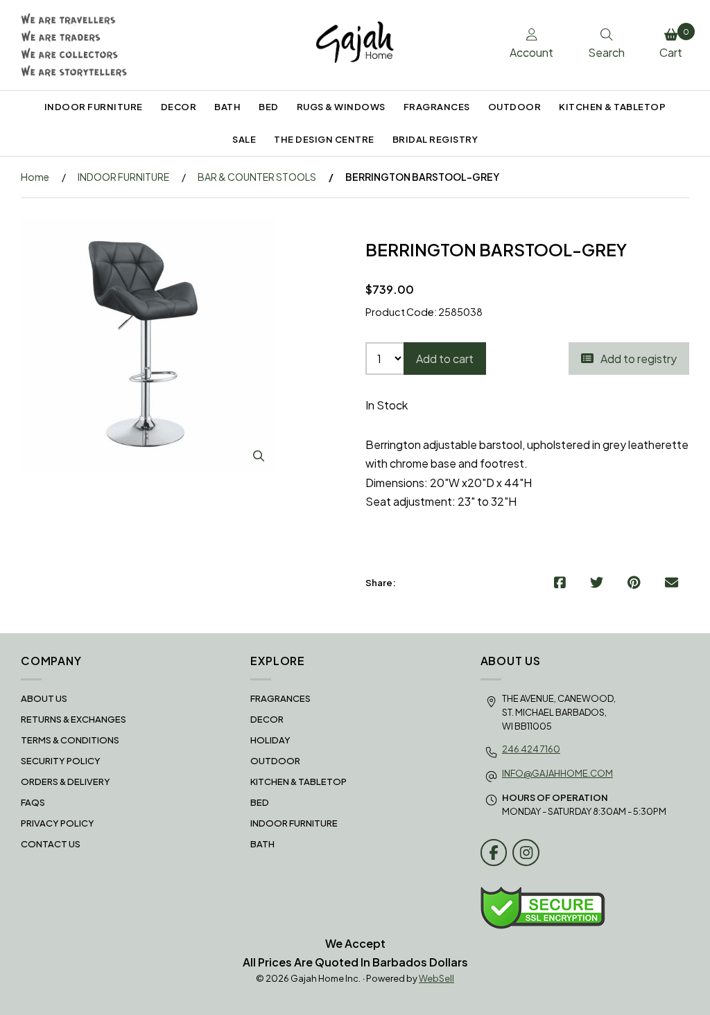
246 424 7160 (531, 748)
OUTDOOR (515, 106)
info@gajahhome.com (557, 773)
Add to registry (636, 358)
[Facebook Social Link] (494, 852)
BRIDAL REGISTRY (435, 139)
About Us (44, 698)
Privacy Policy (57, 823)
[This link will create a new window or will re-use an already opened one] (560, 582)
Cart (674, 43)
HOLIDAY (270, 739)
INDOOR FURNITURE (93, 106)
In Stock (386, 405)
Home (35, 176)
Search (606, 52)
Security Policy (61, 760)
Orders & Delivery (65, 781)
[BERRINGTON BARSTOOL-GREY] (148, 346)
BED (269, 106)
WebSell (436, 978)
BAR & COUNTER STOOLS (257, 176)
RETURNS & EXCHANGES (73, 719)
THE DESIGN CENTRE (324, 139)
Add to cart (445, 358)
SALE (244, 139)
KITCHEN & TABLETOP (612, 106)
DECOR (179, 106)
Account (531, 52)
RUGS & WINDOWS (341, 106)
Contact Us (50, 843)
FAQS (33, 802)
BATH (227, 106)
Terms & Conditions (70, 739)
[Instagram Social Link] (525, 852)
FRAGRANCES (437, 106)
